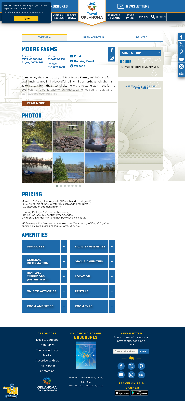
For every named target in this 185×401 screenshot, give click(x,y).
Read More (36, 103)
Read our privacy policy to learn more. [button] (23, 12)
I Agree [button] (26, 18)
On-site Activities (41, 291)
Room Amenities (40, 306)
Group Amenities (89, 261)
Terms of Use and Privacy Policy (86, 377)
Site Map (86, 382)
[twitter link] (131, 366)
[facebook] (181, 37)
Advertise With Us (47, 360)
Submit (143, 351)
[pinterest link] (141, 366)
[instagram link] (131, 374)
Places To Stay (71, 16)
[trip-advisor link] (141, 374)
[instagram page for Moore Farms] (111, 58)
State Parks (130, 16)
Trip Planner (47, 365)
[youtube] (181, 59)
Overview (44, 37)
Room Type (83, 306)
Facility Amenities (90, 246)
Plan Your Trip (93, 37)
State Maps (47, 345)
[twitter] (181, 44)
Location (82, 276)
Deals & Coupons (47, 339)
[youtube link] (121, 374)
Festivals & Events (113, 16)
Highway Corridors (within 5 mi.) (37, 276)
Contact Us (47, 371)
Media (47, 355)
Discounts (35, 246)
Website (79, 66)
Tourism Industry (47, 350)
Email (78, 56)
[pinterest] (181, 51)
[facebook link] (121, 366)
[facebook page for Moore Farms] (111, 50)
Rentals (81, 291)
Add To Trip (131, 53)
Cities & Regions (58, 16)
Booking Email (84, 61)
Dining (143, 16)
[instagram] (181, 66)
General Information (37, 261)
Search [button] (161, 16)
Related (141, 37)
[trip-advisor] (181, 73)
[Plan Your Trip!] (10, 391)
